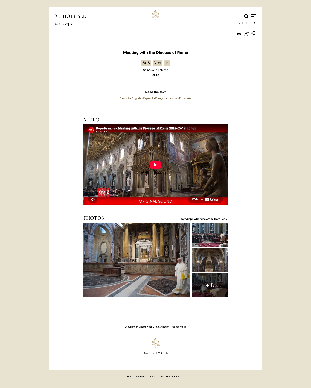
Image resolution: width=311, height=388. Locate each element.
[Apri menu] (253, 16)
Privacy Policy (173, 376)
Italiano (172, 98)
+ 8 (210, 285)
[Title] (253, 34)
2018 (57, 24)
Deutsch (125, 98)
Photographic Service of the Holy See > (203, 219)
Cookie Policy (156, 376)
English (244, 23)
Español (148, 98)
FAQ (129, 376)
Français (160, 98)
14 (70, 24)
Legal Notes (140, 376)
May (65, 24)
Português (185, 98)
